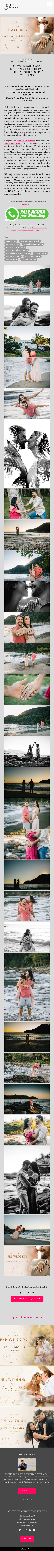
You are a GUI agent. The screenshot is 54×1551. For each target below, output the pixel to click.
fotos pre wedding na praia (29, 241)
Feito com (27, 1549)
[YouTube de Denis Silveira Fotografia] (34, 1530)
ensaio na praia (11, 241)
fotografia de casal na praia (33, 244)
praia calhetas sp (11, 259)
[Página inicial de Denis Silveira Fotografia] (11, 7)
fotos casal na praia (12, 244)
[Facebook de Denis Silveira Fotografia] (23, 1530)
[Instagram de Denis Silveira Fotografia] (26, 1530)
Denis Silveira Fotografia (39, 227)
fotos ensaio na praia (28, 259)
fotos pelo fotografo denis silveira (18, 253)
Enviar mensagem (28, 1519)
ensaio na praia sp (40, 253)
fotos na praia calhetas (32, 256)
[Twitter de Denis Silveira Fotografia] (20, 1530)
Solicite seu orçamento (27, 1299)
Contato (27, 1539)
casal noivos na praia (13, 256)
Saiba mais (27, 1491)
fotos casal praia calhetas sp (15, 247)
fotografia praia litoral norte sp (17, 250)
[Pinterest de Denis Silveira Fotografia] (30, 1530)
